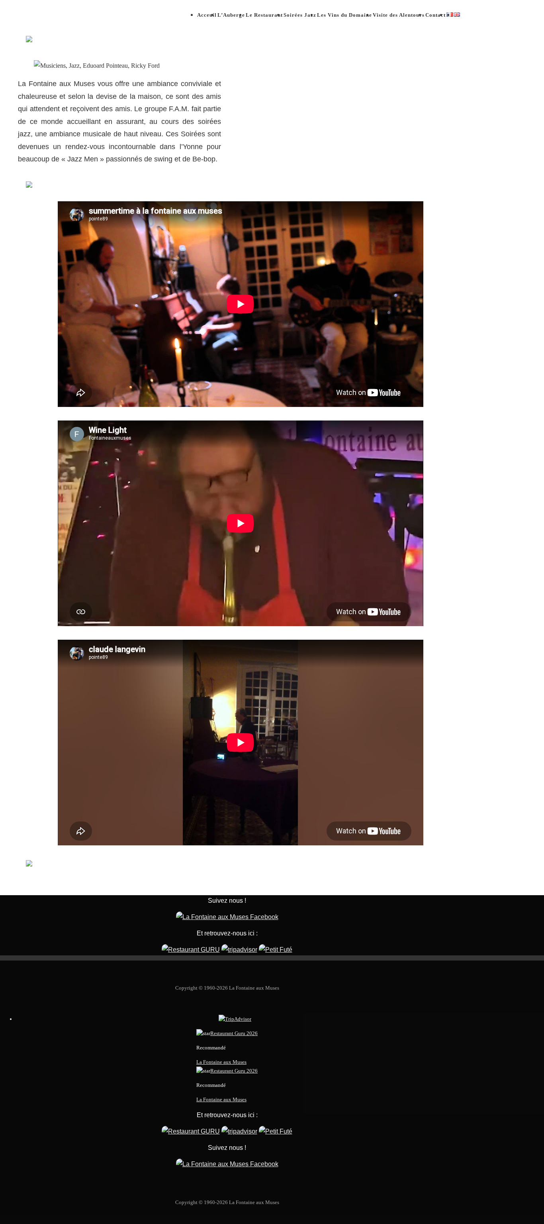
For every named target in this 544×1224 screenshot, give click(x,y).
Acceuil (207, 15)
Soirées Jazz (300, 15)
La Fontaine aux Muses (221, 1062)
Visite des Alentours (399, 15)
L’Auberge (231, 15)
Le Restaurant (264, 15)
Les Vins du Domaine (344, 15)
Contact (435, 15)
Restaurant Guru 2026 (234, 1033)
